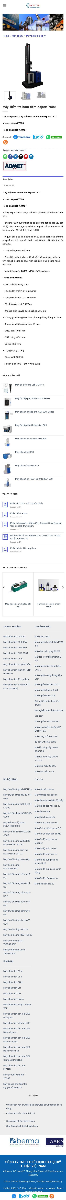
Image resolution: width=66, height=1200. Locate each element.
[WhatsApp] (54, 137)
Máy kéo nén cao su (44, 883)
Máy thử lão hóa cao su (46, 794)
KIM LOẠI (8, 961)
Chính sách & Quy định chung (20, 1121)
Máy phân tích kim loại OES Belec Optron (16, 1030)
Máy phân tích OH (12, 987)
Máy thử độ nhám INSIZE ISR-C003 (17, 815)
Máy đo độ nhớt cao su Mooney (46, 841)
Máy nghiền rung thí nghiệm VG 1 (48, 677)
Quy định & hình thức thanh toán (22, 1126)
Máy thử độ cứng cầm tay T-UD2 (17, 894)
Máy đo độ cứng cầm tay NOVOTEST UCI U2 (15, 852)
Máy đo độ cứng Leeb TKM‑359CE (14, 951)
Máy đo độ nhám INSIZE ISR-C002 (18, 605)
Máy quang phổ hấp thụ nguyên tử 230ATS (15, 1086)
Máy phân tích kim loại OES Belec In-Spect (16, 1039)
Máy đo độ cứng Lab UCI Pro (17, 789)
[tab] (33, 179)
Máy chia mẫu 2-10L (44, 771)
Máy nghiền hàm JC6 (45, 695)
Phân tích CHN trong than (23, 548)
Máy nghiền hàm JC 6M (46, 690)
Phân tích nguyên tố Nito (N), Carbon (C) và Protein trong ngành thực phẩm (35, 524)
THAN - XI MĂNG (12, 626)
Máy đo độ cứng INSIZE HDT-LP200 (17, 806)
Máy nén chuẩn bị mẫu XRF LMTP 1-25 (48, 729)
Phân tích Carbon (19, 513)
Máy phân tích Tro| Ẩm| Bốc (16, 664)
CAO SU (39, 779)
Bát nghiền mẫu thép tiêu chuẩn (47, 703)
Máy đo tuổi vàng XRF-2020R (14, 1076)
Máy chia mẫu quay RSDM (47, 651)
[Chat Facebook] (22, 137)
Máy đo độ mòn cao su (46, 854)
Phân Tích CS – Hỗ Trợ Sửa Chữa (26, 503)
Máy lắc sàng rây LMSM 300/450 (46, 749)
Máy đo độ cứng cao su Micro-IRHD (46, 861)
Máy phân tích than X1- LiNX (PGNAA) (17, 671)
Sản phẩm (17, 35)
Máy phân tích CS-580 (14, 636)
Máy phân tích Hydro (13, 999)
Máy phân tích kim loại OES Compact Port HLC (16, 1058)
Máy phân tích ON (12, 993)
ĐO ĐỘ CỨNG (10, 779)
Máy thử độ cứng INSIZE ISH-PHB (17, 796)
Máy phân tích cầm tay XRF (16, 1023)
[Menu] (4, 5)
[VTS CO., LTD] (33, 5)
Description (8, 179)
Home (6, 35)
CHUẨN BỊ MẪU (43, 626)
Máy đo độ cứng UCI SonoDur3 (11, 866)
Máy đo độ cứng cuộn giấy (16, 859)
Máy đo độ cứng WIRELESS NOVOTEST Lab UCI (16, 842)
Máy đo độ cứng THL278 (15, 929)
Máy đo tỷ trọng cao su (46, 822)
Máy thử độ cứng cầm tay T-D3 (17, 903)
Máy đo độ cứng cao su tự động (48, 871)
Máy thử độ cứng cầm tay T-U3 (17, 912)
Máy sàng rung (42, 636)
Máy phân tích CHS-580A (15, 653)
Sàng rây (39, 715)
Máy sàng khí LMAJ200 (46, 736)
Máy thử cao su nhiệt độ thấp (49, 800)
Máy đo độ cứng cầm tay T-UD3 (16, 922)
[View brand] (15, 165)
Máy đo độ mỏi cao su (46, 848)
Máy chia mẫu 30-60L (45, 765)
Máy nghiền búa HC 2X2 (46, 684)
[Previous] (8, 65)
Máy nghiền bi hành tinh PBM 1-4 (49, 644)
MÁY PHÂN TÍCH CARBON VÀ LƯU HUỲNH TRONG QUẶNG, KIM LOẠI (35, 537)
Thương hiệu (8, 185)
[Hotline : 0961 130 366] (52, 1196)
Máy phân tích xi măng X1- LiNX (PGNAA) (16, 686)
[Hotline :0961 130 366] (5, 142)
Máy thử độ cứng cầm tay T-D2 (17, 876)
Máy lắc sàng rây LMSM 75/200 (46, 758)
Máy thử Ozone (42, 811)
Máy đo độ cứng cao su (46, 878)
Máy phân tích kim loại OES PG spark (16, 1015)
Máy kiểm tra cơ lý (36, 35)
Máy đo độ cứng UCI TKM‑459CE (13, 942)
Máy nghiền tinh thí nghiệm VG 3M (48, 668)
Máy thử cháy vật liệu (45, 817)
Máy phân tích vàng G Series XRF (17, 1006)
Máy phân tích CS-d (13, 658)
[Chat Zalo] (38, 137)
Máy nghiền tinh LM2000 (47, 721)
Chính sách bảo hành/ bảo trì (20, 1113)
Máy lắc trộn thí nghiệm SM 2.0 (48, 658)
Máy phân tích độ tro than (16, 679)
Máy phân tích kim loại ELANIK (14, 1067)
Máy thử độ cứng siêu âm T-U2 (16, 885)
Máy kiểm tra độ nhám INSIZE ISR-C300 (14, 824)
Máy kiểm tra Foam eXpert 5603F (48, 605)
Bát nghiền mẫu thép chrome (49, 710)
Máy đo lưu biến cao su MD (48, 833)
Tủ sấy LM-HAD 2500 (45, 741)
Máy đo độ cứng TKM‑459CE (17, 934)
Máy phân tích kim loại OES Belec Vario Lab (16, 1049)
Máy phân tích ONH (12, 982)
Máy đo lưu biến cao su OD (48, 828)
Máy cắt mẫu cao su (44, 789)
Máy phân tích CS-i (12, 976)
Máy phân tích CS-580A (15, 642)
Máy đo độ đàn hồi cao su (47, 805)
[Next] (58, 65)
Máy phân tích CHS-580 (15, 647)
